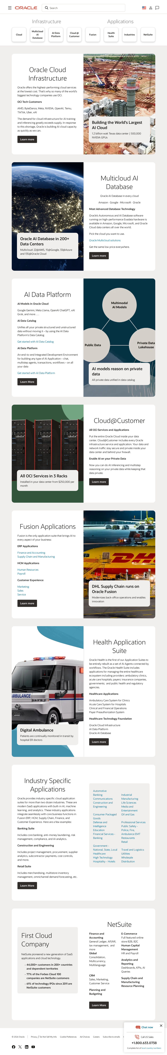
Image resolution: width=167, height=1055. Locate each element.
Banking (97, 794)
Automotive (99, 790)
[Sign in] (151, 8)
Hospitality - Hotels (104, 861)
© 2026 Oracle (18, 1036)
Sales (20, 590)
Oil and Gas (127, 814)
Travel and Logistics (132, 849)
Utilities (125, 853)
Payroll (21, 573)
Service (21, 594)
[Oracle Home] (26, 8)
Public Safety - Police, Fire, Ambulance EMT (130, 830)
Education (99, 830)
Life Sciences (128, 802)
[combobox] (83, 8)
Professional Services (133, 822)
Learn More (27, 381)
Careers (96, 1036)
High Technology (103, 857)
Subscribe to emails (111, 1036)
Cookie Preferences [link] (68, 1036)
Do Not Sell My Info (48, 1036)
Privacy (34, 1036)
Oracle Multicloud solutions (105, 240)
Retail (124, 841)
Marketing (23, 586)
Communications (103, 798)
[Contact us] (157, 8)
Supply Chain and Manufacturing (36, 556)
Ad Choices (85, 1036)
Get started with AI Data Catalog (35, 341)
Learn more (27, 139)
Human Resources (27, 569)
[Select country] (144, 8)
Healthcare (99, 853)
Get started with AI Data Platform (36, 373)
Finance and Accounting (31, 552)
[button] (10, 8)
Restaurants (128, 838)
